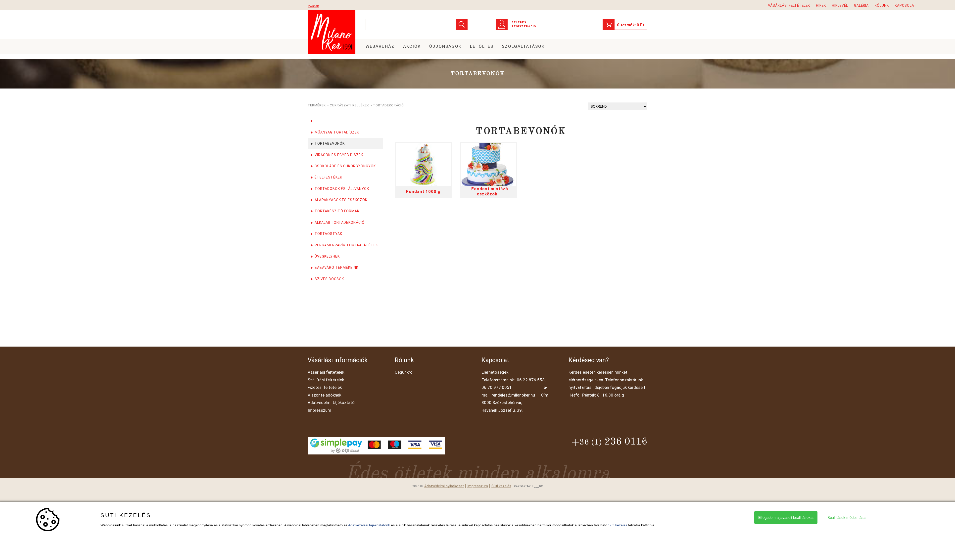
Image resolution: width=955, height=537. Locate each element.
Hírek (821, 5)
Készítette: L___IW (528, 486)
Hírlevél (840, 5)
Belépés (519, 22)
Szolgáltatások (523, 46)
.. (316, 121)
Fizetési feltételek (325, 387)
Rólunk (882, 5)
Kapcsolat (906, 5)
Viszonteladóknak (324, 395)
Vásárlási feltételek (789, 5)
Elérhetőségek (494, 372)
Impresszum (319, 410)
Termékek (317, 105)
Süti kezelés (501, 486)
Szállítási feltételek (326, 379)
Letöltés (481, 46)
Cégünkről (404, 372)
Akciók (412, 46)
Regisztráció (524, 26)
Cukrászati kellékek (349, 105)
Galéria (861, 5)
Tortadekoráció (388, 105)
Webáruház (380, 46)
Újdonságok (445, 46)
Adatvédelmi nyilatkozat (444, 486)
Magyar (313, 6)
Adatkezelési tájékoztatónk (369, 525)
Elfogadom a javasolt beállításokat (785, 517)
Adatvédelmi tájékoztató (331, 402)
